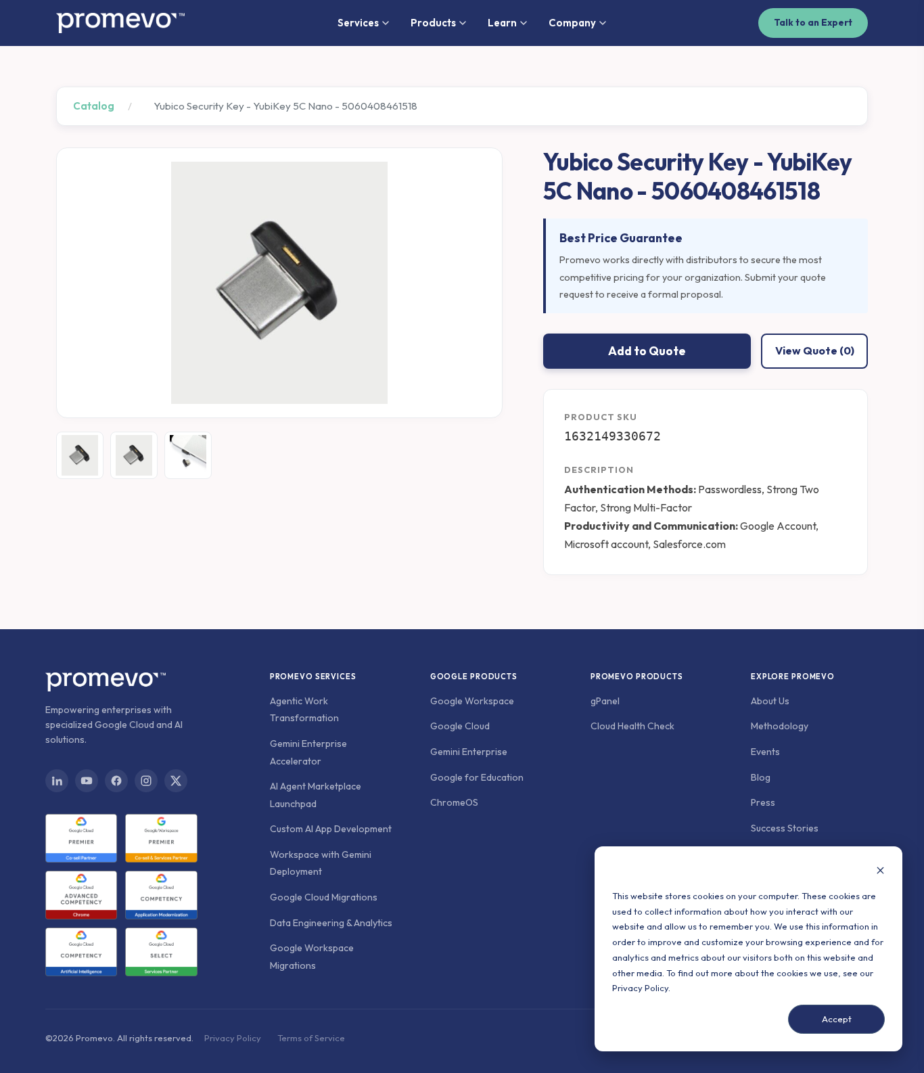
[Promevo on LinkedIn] (56, 780)
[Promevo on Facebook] (116, 780)
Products (433, 22)
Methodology (779, 726)
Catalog (93, 105)
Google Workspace (472, 701)
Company (572, 22)
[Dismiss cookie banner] (880, 872)
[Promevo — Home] (120, 23)
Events (765, 752)
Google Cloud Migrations (323, 897)
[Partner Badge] (81, 838)
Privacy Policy (640, 987)
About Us (770, 701)
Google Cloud (460, 726)
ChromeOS (454, 802)
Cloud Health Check (632, 726)
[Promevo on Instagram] (146, 780)
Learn (502, 22)
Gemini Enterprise (468, 752)
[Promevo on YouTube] (86, 780)
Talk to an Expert (813, 22)
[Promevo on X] (175, 780)
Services (358, 22)
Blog (760, 777)
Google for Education (477, 777)
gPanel (605, 701)
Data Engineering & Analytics (331, 923)
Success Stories (784, 828)
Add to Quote (647, 351)
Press (763, 802)
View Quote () (814, 350)
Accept (837, 1018)
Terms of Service (311, 1037)
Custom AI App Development (331, 829)
